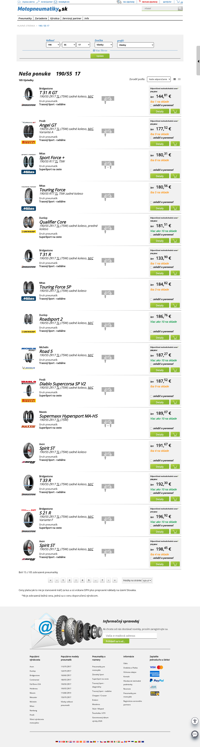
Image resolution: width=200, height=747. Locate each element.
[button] (195, 720)
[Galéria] (179, 79)
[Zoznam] (174, 79)
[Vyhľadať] (180, 8)
